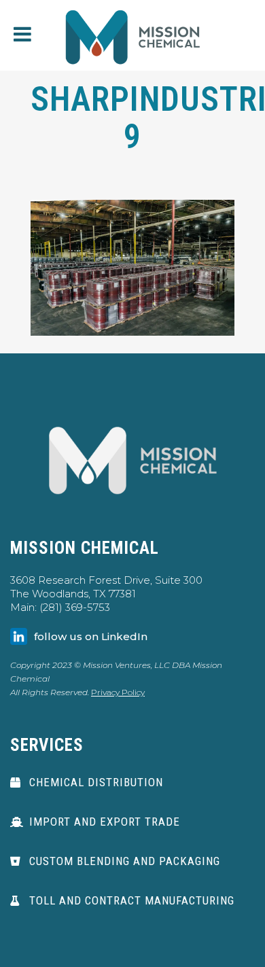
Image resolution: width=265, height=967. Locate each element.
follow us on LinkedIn (90, 636)
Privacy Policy (118, 692)
